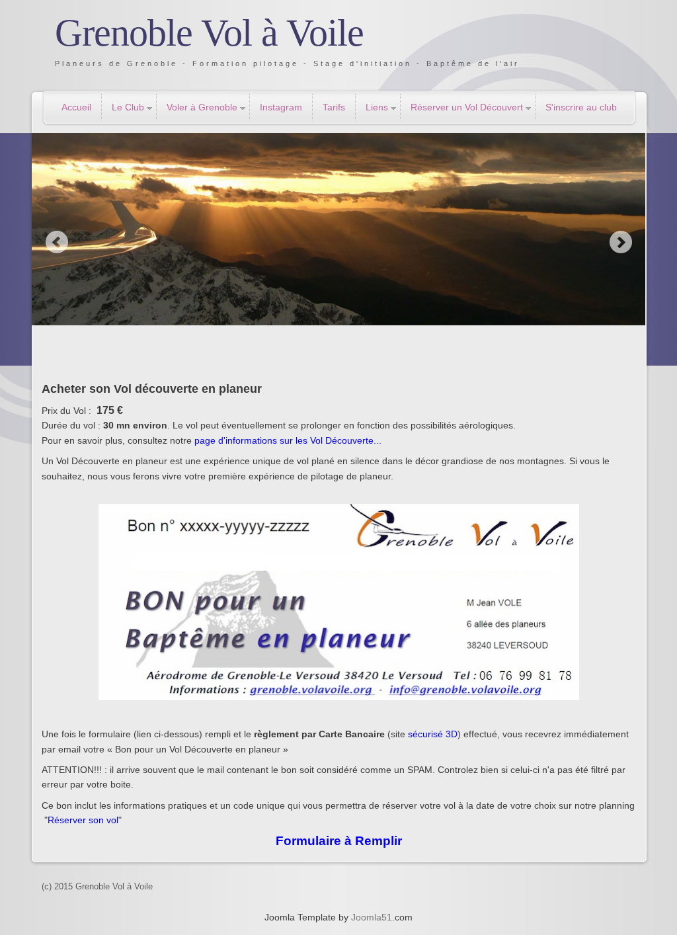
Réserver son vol (83, 820)
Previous (56, 242)
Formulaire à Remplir (339, 841)
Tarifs (334, 107)
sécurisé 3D (433, 734)
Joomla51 (371, 917)
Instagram (281, 107)
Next (620, 242)
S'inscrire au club (581, 107)
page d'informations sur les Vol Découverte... (287, 440)
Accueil (76, 107)
